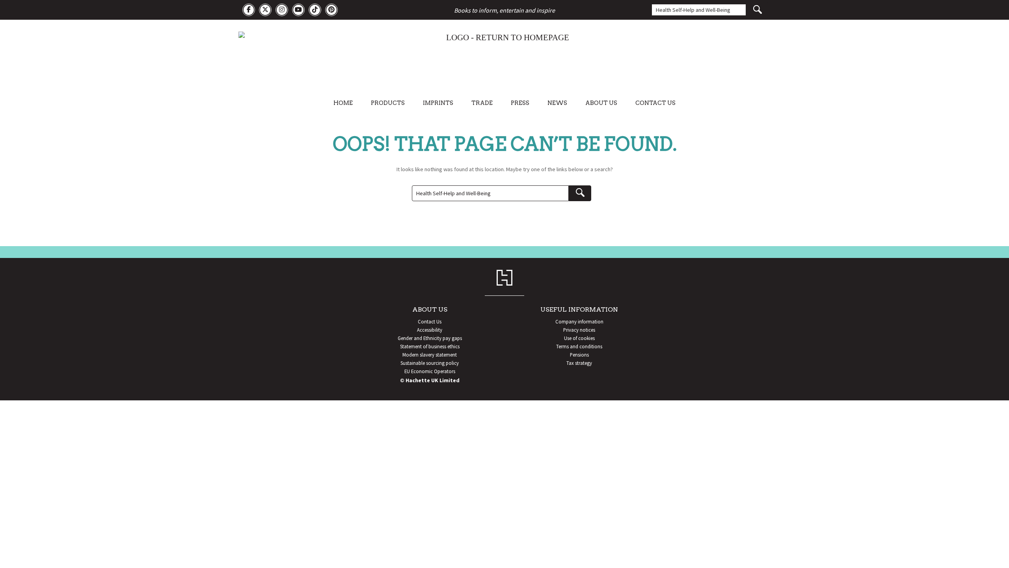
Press (520, 102)
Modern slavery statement (429, 354)
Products (388, 102)
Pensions (579, 354)
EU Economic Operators (429, 371)
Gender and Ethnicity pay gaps (430, 338)
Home (343, 102)
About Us (601, 102)
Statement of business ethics (430, 346)
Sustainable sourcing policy (429, 363)
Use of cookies (579, 338)
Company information (579, 321)
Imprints (438, 102)
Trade (482, 102)
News (557, 102)
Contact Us (655, 102)
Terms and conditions (579, 346)
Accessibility (429, 330)
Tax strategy (579, 363)
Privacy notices (579, 330)
